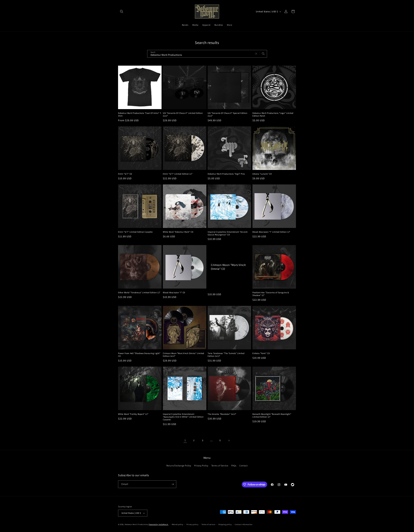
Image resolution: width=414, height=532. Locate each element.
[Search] (263, 53)
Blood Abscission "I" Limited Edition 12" (271, 232)
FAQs (233, 465)
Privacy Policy (201, 465)
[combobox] (207, 53)
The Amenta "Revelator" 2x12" (222, 414)
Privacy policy (192, 524)
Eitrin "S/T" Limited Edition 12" (177, 174)
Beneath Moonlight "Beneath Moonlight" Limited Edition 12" (271, 415)
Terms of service (208, 524)
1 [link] (185, 440)
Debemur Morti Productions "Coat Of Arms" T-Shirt (140, 114)
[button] (121, 11)
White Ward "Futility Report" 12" (133, 414)
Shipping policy (225, 524)
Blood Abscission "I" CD (174, 292)
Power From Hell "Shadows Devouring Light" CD (139, 354)
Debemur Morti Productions (136, 524)
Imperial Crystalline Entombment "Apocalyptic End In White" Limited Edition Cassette (183, 417)
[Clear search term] (256, 53)
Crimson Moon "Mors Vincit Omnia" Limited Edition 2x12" (183, 354)
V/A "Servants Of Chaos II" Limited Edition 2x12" (183, 114)
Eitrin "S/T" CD (125, 174)
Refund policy (177, 524)
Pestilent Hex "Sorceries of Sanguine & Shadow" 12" (270, 294)
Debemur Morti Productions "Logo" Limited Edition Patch (272, 114)
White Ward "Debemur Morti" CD (178, 232)
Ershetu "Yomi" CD (261, 353)
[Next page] (228, 440)
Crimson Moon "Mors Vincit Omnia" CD (228, 267)
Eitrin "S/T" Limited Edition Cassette (135, 232)
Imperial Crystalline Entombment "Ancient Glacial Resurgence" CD (228, 233)
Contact (243, 465)
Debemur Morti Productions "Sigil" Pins (226, 174)
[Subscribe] (172, 484)
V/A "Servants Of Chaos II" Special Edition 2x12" (227, 114)
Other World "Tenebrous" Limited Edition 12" (139, 292)
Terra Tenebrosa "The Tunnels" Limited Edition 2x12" (226, 354)
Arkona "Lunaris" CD (262, 174)
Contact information (243, 524)
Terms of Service (219, 465)
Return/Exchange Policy (178, 465)
